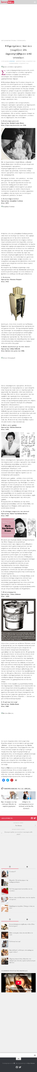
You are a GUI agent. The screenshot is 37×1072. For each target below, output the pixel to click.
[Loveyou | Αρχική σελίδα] (9, 2)
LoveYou (12, 61)
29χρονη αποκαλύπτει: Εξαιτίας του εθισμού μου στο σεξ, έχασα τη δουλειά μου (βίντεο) (22, 960)
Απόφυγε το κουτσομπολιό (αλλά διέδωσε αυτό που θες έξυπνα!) (26, 805)
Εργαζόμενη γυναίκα (8, 40)
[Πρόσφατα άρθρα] (9, 867)
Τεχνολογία (21, 40)
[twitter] (35, 818)
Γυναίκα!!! (12, 871)
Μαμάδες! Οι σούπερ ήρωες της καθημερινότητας (18, 881)
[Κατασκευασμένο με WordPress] (14, 1063)
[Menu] (35, 2)
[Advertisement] (18, 19)
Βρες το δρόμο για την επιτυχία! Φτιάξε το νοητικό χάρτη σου (9, 804)
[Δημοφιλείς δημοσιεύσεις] (27, 867)
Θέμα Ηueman (31, 1063)
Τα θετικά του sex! (14, 941)
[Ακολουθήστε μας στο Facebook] (32, 818)
